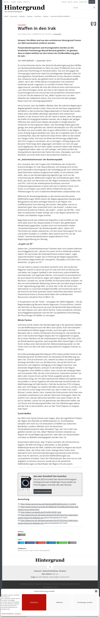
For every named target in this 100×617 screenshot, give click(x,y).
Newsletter (26, 2)
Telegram (13, 2)
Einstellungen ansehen (84, 602)
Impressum (18, 613)
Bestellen (46, 577)
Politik (6, 16)
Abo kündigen (54, 577)
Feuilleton (38, 16)
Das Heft (92, 2)
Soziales (29, 16)
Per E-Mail (73, 542)
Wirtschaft (13, 16)
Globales (22, 16)
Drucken (22, 535)
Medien (45, 16)
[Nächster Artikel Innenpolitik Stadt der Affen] (95, 29)
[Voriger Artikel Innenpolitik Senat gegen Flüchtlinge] (5, 29)
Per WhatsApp (63, 542)
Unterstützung (83, 2)
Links (55, 587)
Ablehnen (59, 602)
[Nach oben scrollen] (50, 567)
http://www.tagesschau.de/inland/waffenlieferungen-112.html (48, 504)
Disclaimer (62, 571)
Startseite (64, 2)
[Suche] (94, 7)
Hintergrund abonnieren (42, 491)
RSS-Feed (6, 2)
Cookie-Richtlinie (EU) (73, 584)
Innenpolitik (57, 34)
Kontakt (76, 2)
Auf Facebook (30, 542)
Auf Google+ (41, 542)
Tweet (22, 542)
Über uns (70, 2)
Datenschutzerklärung (8, 613)
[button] (96, 591)
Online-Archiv (64, 577)
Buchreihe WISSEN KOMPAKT (60, 16)
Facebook (19, 2)
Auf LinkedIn (51, 542)
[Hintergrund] (24, 7)
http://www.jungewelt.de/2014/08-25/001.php (41, 512)
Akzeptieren (34, 602)
